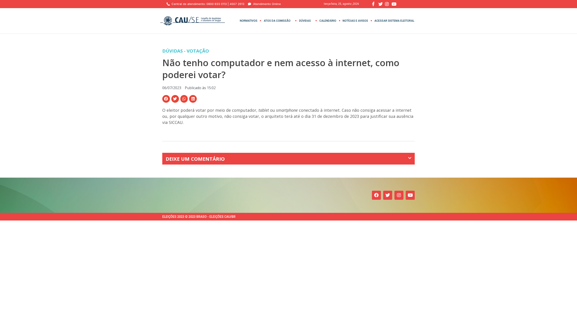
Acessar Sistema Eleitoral (394, 20)
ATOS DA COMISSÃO (277, 20)
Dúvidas (305, 20)
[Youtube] (410, 195)
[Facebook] (376, 195)
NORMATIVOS (248, 20)
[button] (166, 99)
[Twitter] (387, 195)
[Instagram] (398, 195)
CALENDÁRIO (327, 20)
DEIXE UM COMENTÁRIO (195, 158)
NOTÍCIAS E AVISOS (355, 20)
